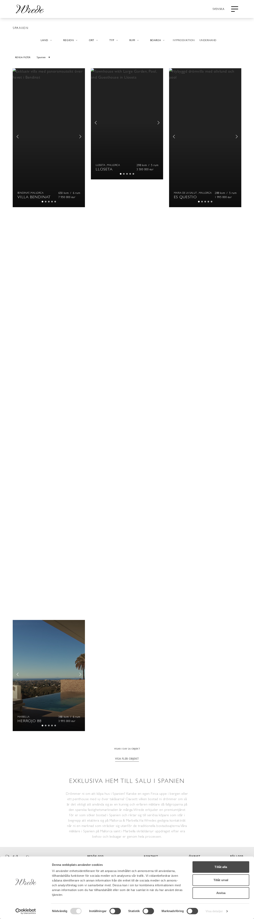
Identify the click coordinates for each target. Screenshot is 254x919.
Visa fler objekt (127, 758)
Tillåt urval (221, 880)
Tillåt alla (221, 867)
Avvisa (221, 893)
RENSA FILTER (22, 57)
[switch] (115, 911)
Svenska (218, 9)
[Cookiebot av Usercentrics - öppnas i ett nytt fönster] (25, 911)
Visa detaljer (214, 911)
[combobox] (218, 9)
